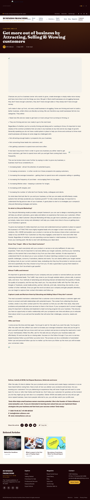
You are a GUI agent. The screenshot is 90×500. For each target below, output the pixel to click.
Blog (69, 19)
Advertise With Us (52, 486)
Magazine (74, 19)
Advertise (57, 13)
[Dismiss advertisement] (86, 6)
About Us (33, 19)
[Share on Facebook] (22, 425)
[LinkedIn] (86, 13)
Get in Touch (74, 482)
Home (29, 19)
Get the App (71, 13)
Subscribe (64, 13)
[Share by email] (34, 425)
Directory (51, 19)
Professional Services (31, 481)
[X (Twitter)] (81, 13)
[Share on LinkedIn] (30, 425)
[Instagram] (83, 13)
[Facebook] (78, 13)
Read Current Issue (52, 474)
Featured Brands (81, 19)
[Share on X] (26, 425)
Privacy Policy (83, 497)
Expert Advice (58, 19)
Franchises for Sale (30, 479)
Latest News (50, 476)
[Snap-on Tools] (45, 6)
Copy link (44, 425)
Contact (76, 497)
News (65, 19)
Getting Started (41, 19)
